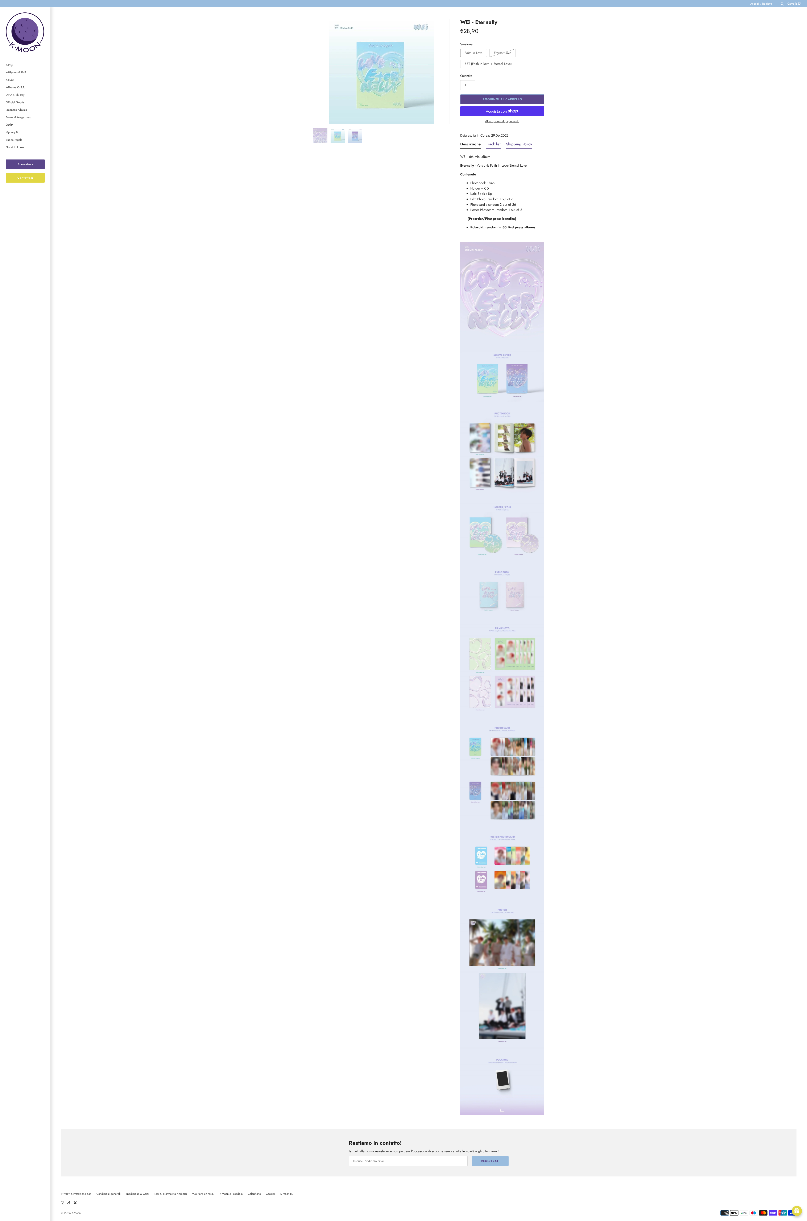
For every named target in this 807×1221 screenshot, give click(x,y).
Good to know (15, 147)
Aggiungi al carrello (502, 99)
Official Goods (15, 102)
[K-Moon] (25, 32)
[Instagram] (62, 1203)
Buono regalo (14, 140)
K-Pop (9, 65)
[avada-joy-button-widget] (797, 1211)
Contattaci (25, 178)
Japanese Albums (16, 110)
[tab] (470, 145)
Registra (767, 3)
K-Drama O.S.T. (15, 87)
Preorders (25, 164)
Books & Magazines (18, 117)
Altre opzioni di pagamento (502, 121)
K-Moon (76, 1213)
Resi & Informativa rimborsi (170, 1194)
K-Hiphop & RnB (16, 72)
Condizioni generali (108, 1194)
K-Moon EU (287, 1194)
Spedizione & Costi (137, 1194)
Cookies (270, 1194)
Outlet (9, 124)
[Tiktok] (69, 1203)
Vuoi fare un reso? (203, 1194)
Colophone (254, 1194)
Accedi (754, 3)
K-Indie (10, 80)
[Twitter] (75, 1203)
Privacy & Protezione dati (76, 1194)
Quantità (466, 75)
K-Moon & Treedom (231, 1194)
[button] (322, 71)
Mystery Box (13, 132)
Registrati (490, 1161)
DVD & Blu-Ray (15, 95)
